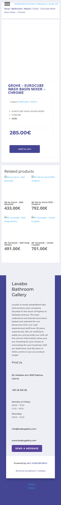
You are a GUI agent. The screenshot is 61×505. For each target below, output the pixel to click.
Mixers (27, 8)
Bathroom (17, 8)
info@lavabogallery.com (24, 429)
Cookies (41, 471)
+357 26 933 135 (19, 390)
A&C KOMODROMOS (37, 463)
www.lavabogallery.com (24, 440)
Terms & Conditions (26, 471)
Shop (7, 8)
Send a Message (27, 448)
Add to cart (24, 149)
